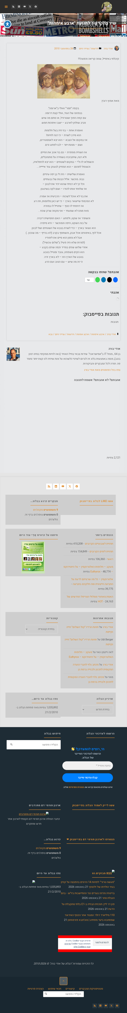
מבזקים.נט (99, 873)
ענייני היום (84, 48)
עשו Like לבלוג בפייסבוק (96, 501)
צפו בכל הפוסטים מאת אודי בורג (102, 370)
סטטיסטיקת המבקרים (91, 989)
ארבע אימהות (98, 334)
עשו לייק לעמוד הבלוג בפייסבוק (93, 805)
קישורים (70, 989)
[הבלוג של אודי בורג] (107, 7)
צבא (50, 334)
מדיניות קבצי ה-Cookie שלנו (77, 945)
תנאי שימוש (54, 989)
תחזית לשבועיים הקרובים (99, 544)
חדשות (107, 28)
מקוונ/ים (45, 510)
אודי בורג (111, 334)
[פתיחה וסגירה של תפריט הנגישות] (7, 24)
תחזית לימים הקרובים (101, 552)
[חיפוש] (11, 745)
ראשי (110, 559)
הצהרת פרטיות (36, 989)
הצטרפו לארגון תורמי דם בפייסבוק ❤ (91, 839)
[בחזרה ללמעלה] (63, 981)
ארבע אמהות (82, 334)
